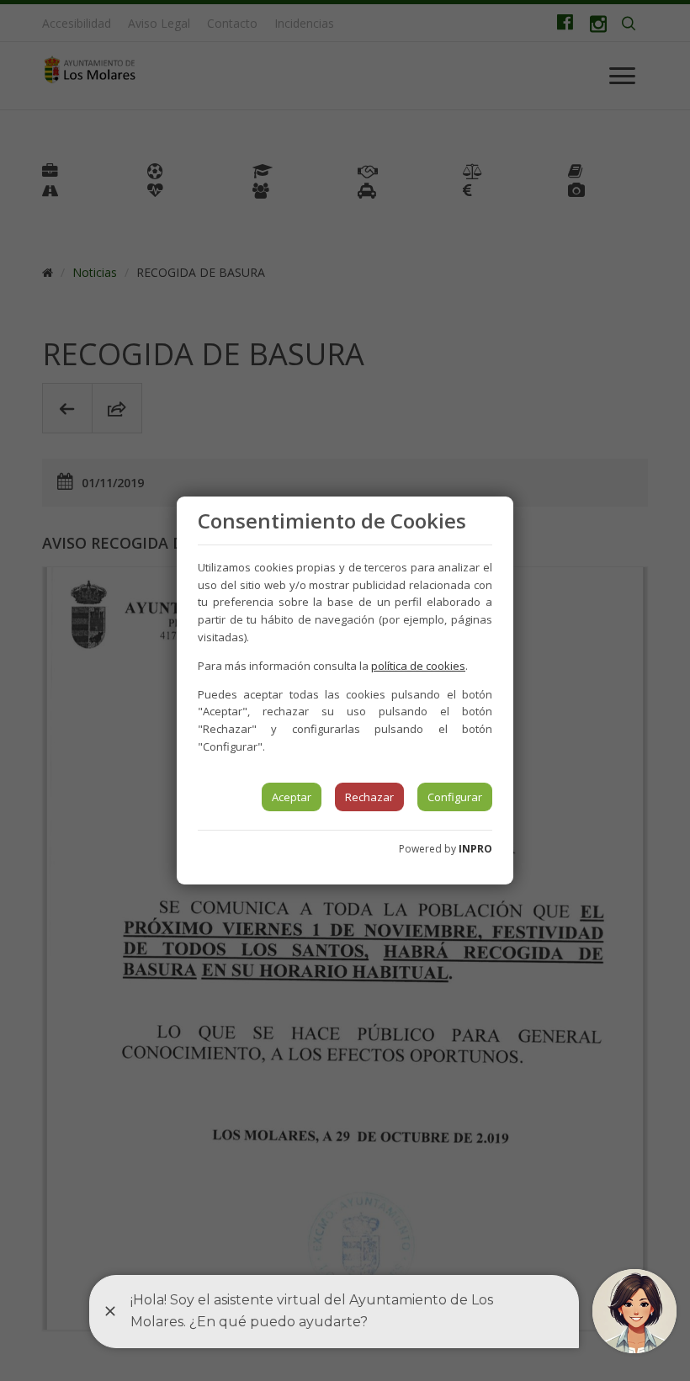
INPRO (475, 849)
